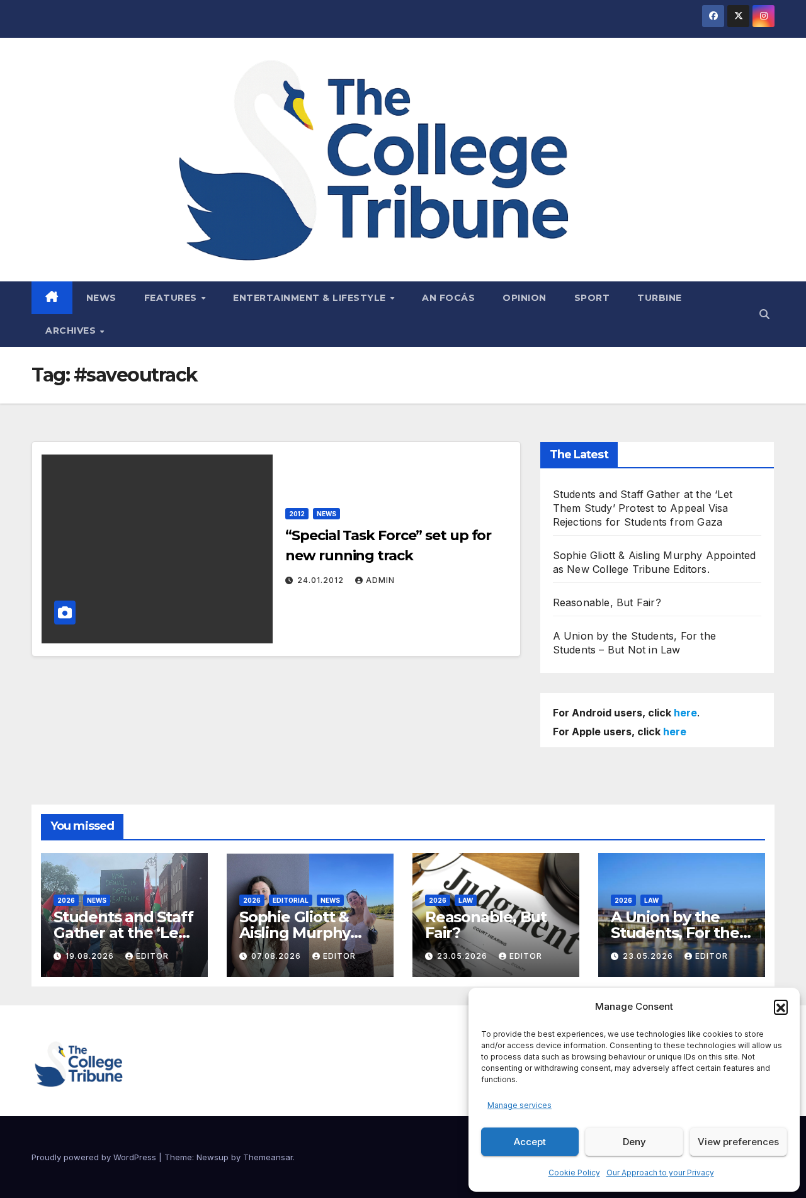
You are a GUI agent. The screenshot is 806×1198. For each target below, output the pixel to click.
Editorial (291, 900)
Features (172, 297)
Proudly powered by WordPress (95, 1157)
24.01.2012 (321, 580)
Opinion (524, 297)
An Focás (448, 297)
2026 (66, 900)
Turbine (659, 297)
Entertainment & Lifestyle (311, 297)
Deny (634, 1142)
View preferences (738, 1142)
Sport (592, 297)
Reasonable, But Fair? (607, 602)
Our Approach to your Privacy (660, 1172)
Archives (72, 330)
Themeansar (268, 1157)
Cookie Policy (574, 1172)
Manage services (519, 1105)
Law (465, 900)
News (101, 297)
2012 (297, 513)
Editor (152, 956)
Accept (530, 1142)
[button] (781, 1006)
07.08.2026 (277, 956)
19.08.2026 (90, 956)
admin (380, 580)
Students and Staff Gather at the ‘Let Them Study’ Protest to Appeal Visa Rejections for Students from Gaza (642, 508)
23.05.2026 (463, 956)
